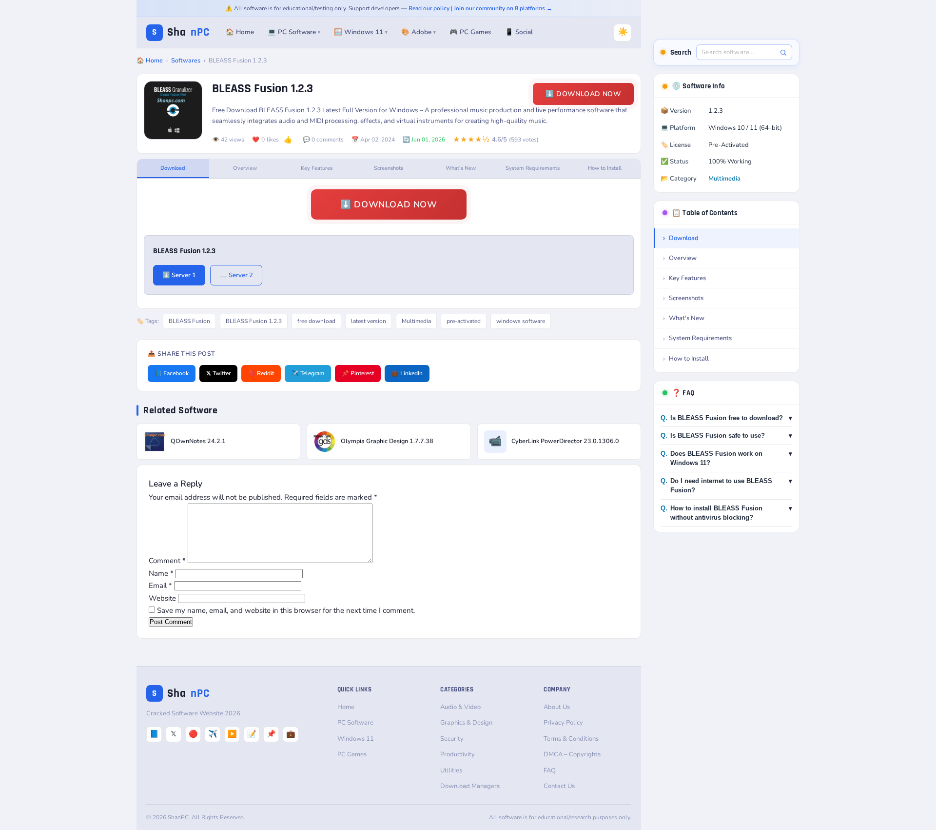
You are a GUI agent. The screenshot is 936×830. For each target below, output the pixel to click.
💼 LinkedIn (407, 373)
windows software (520, 321)
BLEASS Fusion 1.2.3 (254, 321)
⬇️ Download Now (583, 94)
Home (345, 707)
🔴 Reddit (261, 373)
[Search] (783, 52)
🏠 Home (240, 32)
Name (161, 573)
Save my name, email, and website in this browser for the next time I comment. (286, 610)
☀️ (623, 32)
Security (452, 738)
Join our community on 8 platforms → (503, 8)
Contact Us (559, 786)
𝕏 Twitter (218, 373)
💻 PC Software (294, 32)
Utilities (451, 770)
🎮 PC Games (470, 32)
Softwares (185, 60)
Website (162, 598)
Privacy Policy (563, 722)
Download (172, 168)
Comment (167, 561)
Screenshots (388, 168)
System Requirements (533, 168)
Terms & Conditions (571, 738)
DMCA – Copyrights (572, 754)
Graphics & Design (466, 722)
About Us (557, 707)
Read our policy (429, 8)
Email (160, 585)
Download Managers (470, 786)
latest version (368, 321)
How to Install (605, 168)
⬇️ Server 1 (179, 275)
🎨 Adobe (418, 32)
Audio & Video (460, 707)
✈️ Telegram (308, 373)
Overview (245, 168)
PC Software (355, 722)
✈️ (212, 734)
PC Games (352, 754)
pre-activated (464, 321)
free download (316, 321)
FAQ (550, 770)
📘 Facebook (172, 373)
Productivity (457, 754)
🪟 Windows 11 (361, 32)
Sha (181, 32)
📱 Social (519, 32)
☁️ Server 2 (236, 275)
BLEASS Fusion (189, 321)
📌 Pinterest (358, 373)
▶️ (232, 734)
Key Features (316, 168)
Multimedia (416, 321)
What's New (461, 168)
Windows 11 (355, 738)
